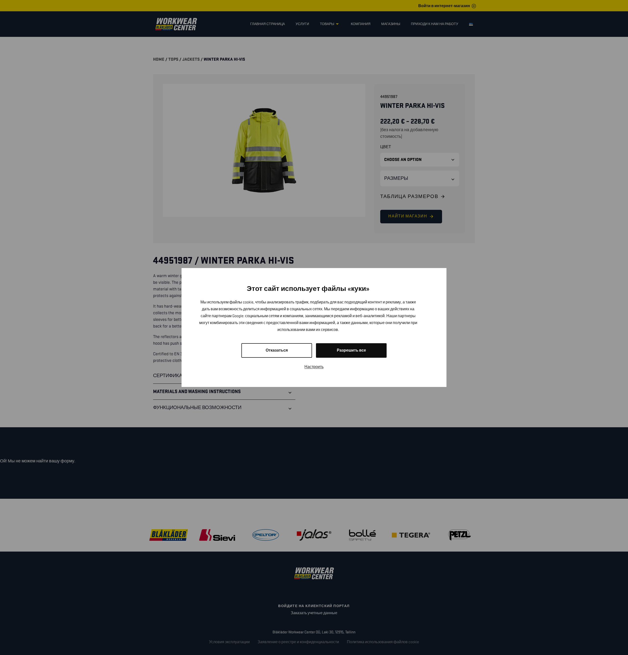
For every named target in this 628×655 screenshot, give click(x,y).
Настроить (314, 367)
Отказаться (277, 350)
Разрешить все (351, 350)
